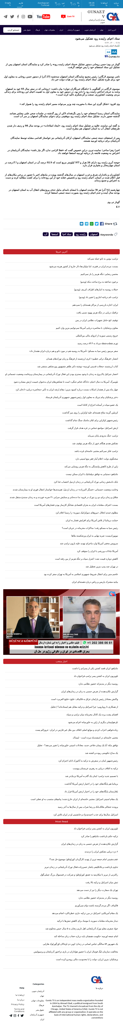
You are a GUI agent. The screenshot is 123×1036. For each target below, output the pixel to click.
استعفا (55, 234)
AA (114, 52)
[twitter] (12, 16)
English (8, 4)
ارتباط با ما (103, 4)
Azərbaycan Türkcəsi (43, 4)
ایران (61, 30)
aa (108, 52)
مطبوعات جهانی (37, 1000)
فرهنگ (37, 30)
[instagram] (23, 16)
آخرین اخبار (112, 30)
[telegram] (5, 16)
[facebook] (18, 16)
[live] (67, 16)
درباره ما (116, 4)
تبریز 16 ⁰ (60, 4)
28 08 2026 (91, 4)
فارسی (21, 4)
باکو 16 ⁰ (74, 4)
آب (45, 234)
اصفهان (94, 234)
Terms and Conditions (19, 1010)
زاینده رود (81, 234)
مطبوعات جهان (49, 30)
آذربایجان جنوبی (89, 30)
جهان (101, 30)
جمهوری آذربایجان (74, 30)
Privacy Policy (17, 1004)
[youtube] (43, 16)
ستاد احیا (66, 234)
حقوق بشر (27, 30)
